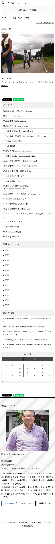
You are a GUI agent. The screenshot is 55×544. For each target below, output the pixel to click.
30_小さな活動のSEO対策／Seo (16, 209)
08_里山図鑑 (10, 146)
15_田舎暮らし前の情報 (14, 176)
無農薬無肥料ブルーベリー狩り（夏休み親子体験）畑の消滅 (27, 320)
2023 (6, 265)
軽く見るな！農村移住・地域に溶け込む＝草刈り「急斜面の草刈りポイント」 (27, 333)
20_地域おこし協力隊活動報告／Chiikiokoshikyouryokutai (16, 187)
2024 (6, 260)
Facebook (9, 503)
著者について (27, 503)
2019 (6, 285)
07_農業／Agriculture (14, 141)
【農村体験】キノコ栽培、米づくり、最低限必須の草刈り (27, 340)
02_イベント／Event (12, 116)
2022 (6, 270)
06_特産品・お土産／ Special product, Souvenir (25, 136)
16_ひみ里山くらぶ (13, 181)
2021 (6, 275)
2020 (6, 280)
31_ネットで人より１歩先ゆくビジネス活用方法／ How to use (27, 215)
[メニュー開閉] (51, 3)
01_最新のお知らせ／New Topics (17, 111)
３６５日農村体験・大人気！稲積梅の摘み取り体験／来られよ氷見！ (27, 346)
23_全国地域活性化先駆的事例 (15, 204)
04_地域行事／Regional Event (16, 126)
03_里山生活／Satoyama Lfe (15, 121)
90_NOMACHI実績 (12, 232)
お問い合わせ (44, 503)
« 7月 (3, 381)
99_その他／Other (11, 237)
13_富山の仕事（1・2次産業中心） (17, 171)
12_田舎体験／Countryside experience (20, 166)
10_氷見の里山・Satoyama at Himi (20, 156)
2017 (6, 295)
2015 (6, 305)
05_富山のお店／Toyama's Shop (19, 131)
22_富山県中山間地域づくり (14, 199)
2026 (6, 250)
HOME (4, 18)
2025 (6, 255)
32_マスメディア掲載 (13, 222)
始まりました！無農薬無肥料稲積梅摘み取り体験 (23, 327)
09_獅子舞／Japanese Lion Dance (17, 151)
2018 (6, 290)
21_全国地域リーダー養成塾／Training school (22, 194)
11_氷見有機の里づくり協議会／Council (20, 161)
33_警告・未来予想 (11, 227)
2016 (6, 300)
